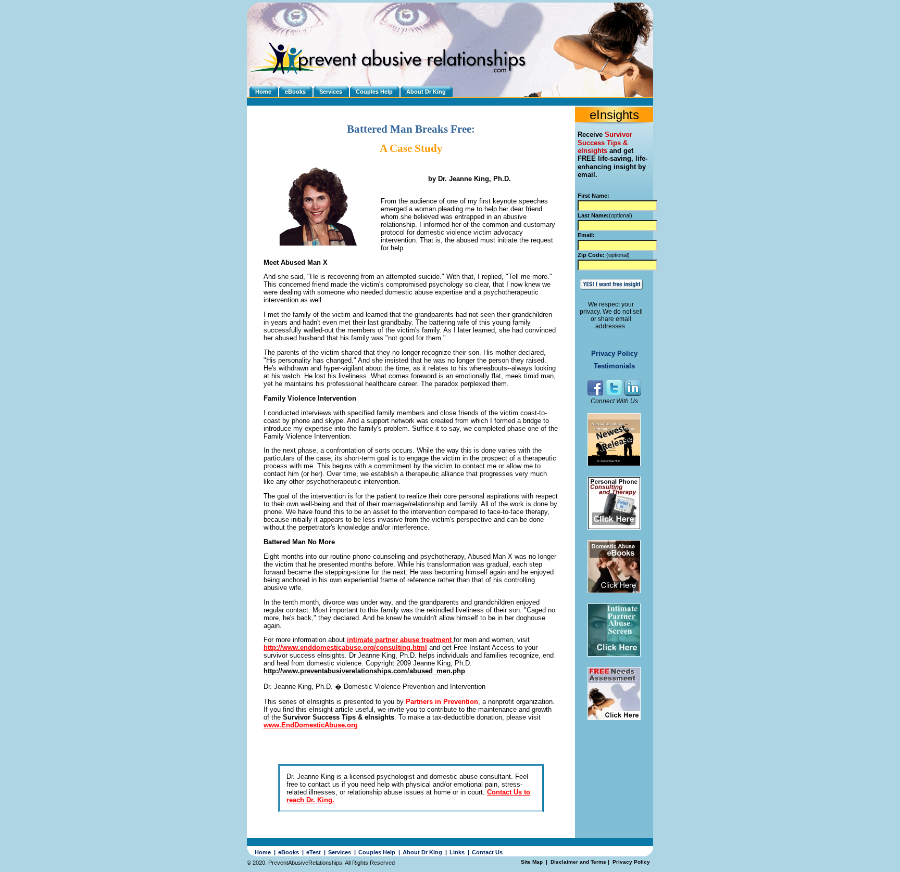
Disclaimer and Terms (578, 862)
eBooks (295, 91)
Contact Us (487, 852)
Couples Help (374, 91)
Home (263, 91)
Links (457, 852)
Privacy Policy (614, 353)
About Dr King (426, 91)
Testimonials (614, 366)
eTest (313, 852)
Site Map (532, 862)
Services (330, 91)
